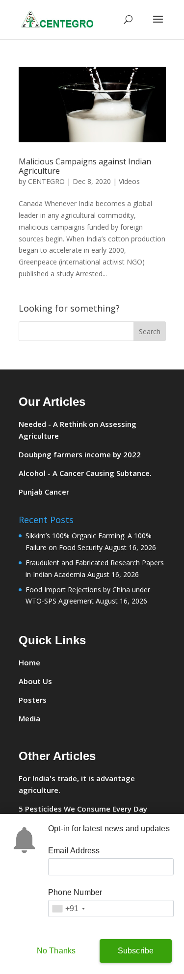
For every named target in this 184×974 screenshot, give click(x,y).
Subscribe (136, 951)
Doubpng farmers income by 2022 (80, 454)
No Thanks (56, 951)
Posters (33, 700)
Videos (129, 181)
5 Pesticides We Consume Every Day (83, 809)
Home (29, 662)
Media (29, 718)
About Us (35, 681)
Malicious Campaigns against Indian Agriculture (85, 166)
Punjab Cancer (44, 492)
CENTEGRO (46, 181)
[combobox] (68, 908)
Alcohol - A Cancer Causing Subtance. (85, 473)
